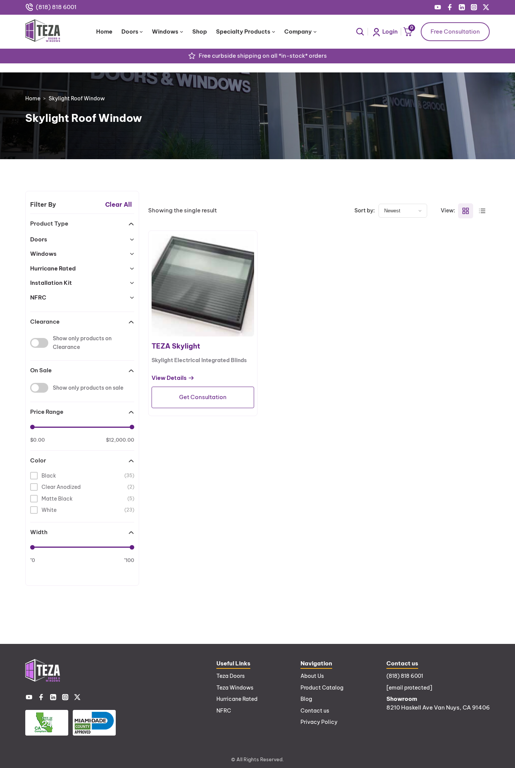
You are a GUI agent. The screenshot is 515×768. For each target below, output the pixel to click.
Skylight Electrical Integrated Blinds (199, 360)
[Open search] (360, 31)
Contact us (314, 710)
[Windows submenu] (181, 31)
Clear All (118, 204)
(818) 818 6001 (56, 7)
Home (32, 98)
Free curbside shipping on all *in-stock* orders (263, 55)
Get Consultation (203, 397)
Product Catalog (321, 687)
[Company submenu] (315, 31)
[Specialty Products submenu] (273, 31)
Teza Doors (230, 676)
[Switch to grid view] (465, 210)
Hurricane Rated (237, 699)
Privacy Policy (318, 722)
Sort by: (364, 210)
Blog (306, 699)
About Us (312, 676)
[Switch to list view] (482, 210)
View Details (169, 378)
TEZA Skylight (176, 346)
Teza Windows (234, 687)
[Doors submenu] (141, 31)
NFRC (223, 710)
